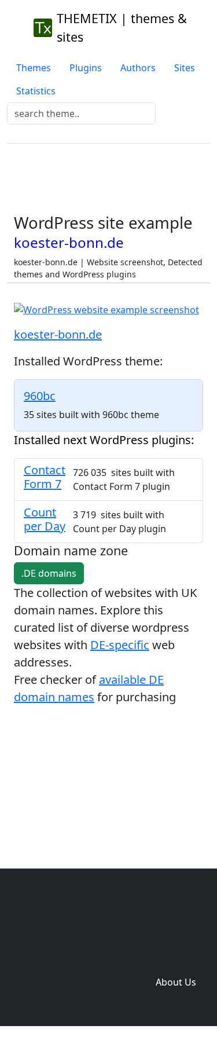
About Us (176, 982)
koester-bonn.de (58, 334)
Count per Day (44, 519)
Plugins (85, 67)
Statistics (36, 91)
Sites (184, 67)
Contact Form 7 (44, 477)
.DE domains (48, 573)
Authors (138, 67)
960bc (40, 396)
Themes (33, 67)
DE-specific (119, 645)
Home (76, 935)
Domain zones (173, 959)
